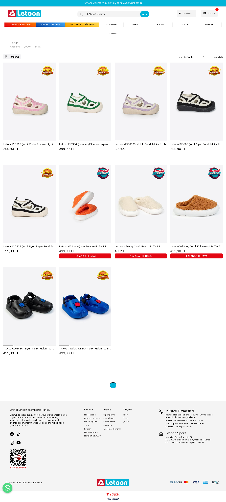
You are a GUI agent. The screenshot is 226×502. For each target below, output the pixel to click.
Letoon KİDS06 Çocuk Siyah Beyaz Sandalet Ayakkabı (29, 246)
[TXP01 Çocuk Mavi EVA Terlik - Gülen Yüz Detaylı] (85, 306)
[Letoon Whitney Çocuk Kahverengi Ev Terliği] (196, 204)
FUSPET (209, 24)
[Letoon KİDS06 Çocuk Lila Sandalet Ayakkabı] (141, 102)
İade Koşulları (90, 422)
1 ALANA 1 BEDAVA (20, 24)
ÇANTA (113, 33)
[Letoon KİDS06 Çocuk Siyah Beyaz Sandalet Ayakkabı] (29, 204)
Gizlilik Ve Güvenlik (112, 429)
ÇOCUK (184, 24)
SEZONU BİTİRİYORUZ (82, 24)
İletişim (87, 429)
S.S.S (86, 425)
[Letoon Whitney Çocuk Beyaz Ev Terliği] (141, 204)
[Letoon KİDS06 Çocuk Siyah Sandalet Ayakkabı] (196, 102)
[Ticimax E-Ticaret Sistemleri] (113, 499)
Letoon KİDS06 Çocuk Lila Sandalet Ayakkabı (140, 144)
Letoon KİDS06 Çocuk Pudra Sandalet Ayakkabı (29, 144)
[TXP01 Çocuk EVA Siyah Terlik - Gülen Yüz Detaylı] (29, 306)
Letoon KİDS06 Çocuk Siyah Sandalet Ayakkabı (196, 144)
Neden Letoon (91, 432)
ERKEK (136, 24)
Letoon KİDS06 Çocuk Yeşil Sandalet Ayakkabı (85, 144)
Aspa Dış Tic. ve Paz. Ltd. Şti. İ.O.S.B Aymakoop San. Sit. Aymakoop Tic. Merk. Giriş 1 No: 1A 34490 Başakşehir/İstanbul (188, 440)
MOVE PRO (111, 24)
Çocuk (126, 422)
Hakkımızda (90, 415)
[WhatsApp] (7, 488)
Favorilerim (108, 418)
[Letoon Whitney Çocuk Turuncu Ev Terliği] (85, 204)
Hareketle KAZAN (92, 436)
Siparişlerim (109, 415)
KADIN (160, 24)
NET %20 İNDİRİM (50, 24)
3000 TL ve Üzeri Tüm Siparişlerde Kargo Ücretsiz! (113, 3)
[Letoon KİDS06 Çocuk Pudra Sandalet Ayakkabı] (29, 102)
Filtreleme (14, 56)
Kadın (125, 415)
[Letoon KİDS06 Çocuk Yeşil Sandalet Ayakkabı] (85, 102)
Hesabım (107, 425)
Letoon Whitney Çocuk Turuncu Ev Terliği (82, 246)
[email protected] (183, 426)
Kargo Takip (109, 422)
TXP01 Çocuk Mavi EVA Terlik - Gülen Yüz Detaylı (85, 348)
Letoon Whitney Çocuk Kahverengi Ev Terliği (195, 246)
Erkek (125, 418)
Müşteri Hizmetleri (93, 418)
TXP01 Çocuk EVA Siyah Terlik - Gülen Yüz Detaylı (29, 348)
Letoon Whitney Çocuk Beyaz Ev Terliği (137, 246)
